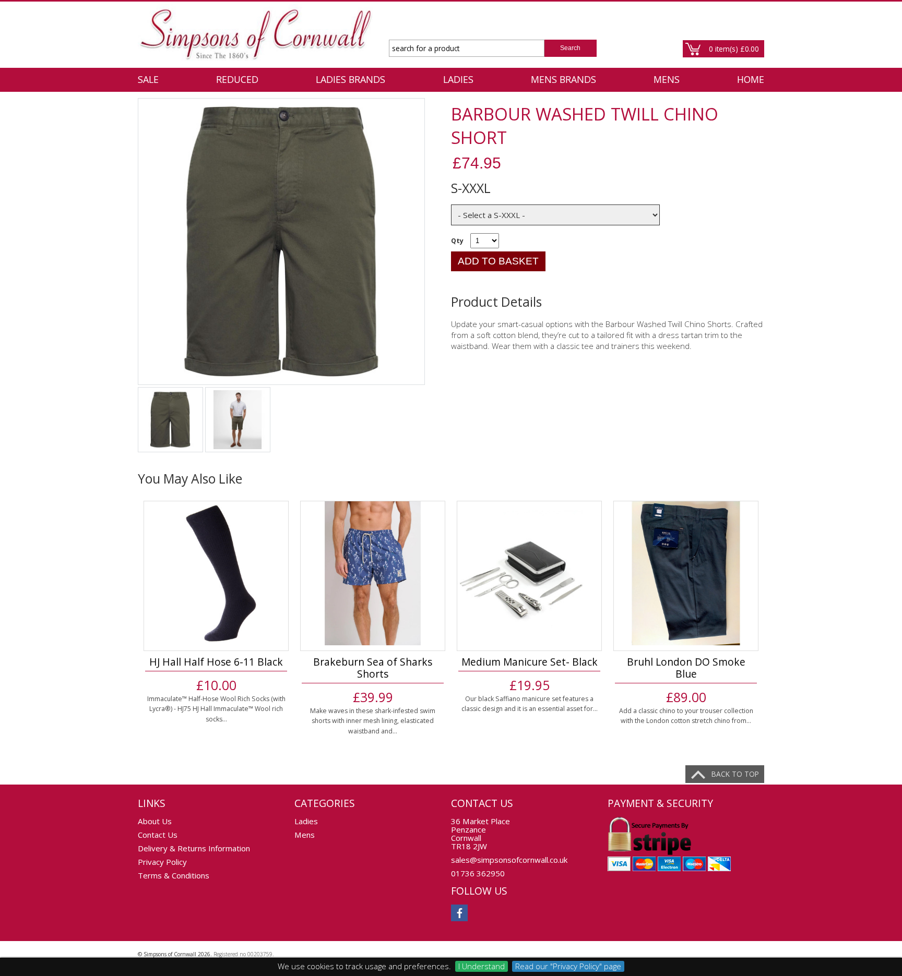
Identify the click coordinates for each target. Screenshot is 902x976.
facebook (459, 913)
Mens (667, 79)
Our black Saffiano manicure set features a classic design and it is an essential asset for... (529, 704)
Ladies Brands (350, 79)
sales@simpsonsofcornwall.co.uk (509, 859)
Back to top (735, 774)
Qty (457, 240)
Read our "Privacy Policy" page (568, 966)
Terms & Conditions (173, 875)
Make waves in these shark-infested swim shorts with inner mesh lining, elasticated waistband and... (372, 721)
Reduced (237, 79)
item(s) (734, 49)
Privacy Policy (162, 862)
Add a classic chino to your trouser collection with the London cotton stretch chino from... (686, 716)
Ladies (458, 79)
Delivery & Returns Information (194, 848)
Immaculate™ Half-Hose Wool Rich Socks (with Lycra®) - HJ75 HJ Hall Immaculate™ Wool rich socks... (216, 709)
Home (750, 79)
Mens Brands (563, 79)
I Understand (481, 966)
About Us (155, 821)
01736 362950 (478, 873)
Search (570, 48)
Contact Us (157, 834)
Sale (148, 79)
